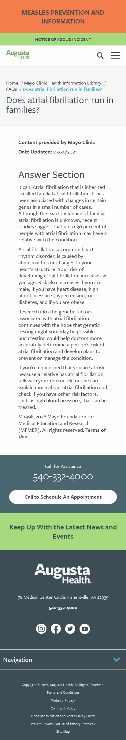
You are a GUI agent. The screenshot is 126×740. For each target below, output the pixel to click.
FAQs (11, 88)
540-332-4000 (63, 475)
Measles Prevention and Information (63, 17)
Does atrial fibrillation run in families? (62, 88)
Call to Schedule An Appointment (63, 496)
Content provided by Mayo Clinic (56, 142)
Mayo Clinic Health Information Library (62, 82)
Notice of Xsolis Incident (63, 39)
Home (12, 82)
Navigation (17, 659)
